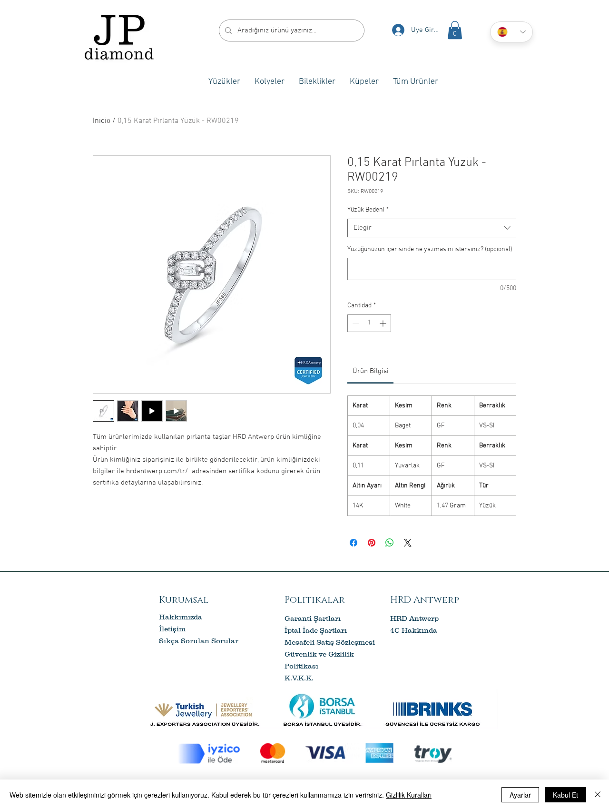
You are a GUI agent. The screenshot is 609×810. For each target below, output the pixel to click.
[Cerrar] (597, 794)
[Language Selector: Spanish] (511, 31)
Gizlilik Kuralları (409, 795)
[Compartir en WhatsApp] (389, 542)
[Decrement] (355, 323)
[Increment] (384, 323)
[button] (454, 30)
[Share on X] (407, 542)
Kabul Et (565, 795)
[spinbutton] (369, 323)
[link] (371, 371)
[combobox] (431, 228)
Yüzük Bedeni (368, 210)
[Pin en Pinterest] (371, 542)
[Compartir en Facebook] (353, 542)
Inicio (101, 121)
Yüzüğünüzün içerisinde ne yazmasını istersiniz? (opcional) (429, 249)
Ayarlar (520, 795)
